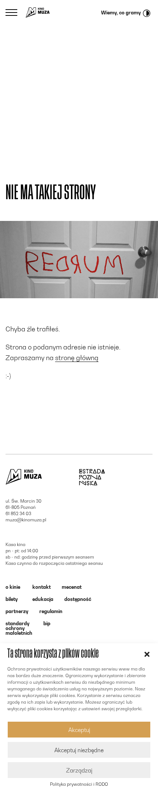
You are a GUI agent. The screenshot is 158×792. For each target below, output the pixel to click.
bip (46, 623)
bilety (12, 599)
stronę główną (76, 358)
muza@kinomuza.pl (26, 519)
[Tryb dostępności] (146, 12)
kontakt (41, 587)
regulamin (50, 611)
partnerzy (17, 611)
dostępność (77, 599)
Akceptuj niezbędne (79, 750)
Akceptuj (79, 729)
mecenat (72, 587)
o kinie (13, 587)
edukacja (42, 599)
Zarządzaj (79, 770)
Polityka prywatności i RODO (79, 784)
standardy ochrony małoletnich (19, 628)
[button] (147, 653)
